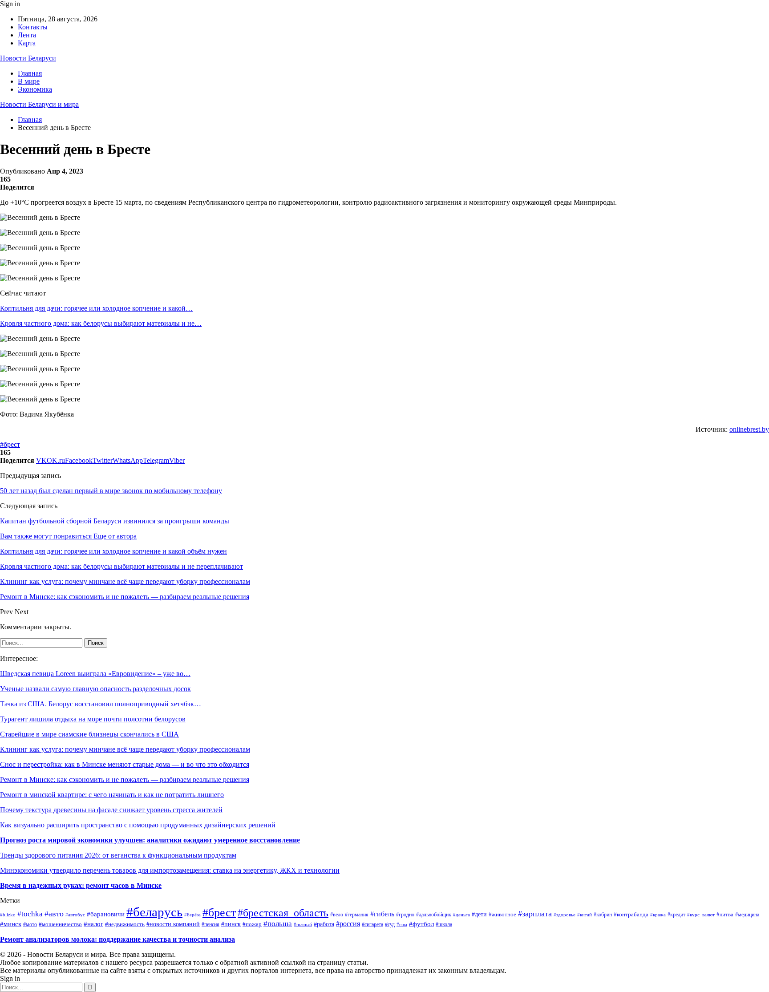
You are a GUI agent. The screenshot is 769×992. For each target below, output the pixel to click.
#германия (356, 914)
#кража (658, 914)
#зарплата (535, 913)
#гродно (405, 915)
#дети (479, 914)
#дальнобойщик (433, 914)
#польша (277, 923)
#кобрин (603, 915)
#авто (54, 913)
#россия (348, 923)
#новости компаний (173, 924)
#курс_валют (701, 914)
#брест (10, 444)
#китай (584, 914)
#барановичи (106, 914)
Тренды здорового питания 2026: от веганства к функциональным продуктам (118, 855)
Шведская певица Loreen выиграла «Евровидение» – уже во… (95, 673)
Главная (30, 73)
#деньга (461, 914)
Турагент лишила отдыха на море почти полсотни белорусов (93, 719)
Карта (27, 43)
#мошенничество (60, 924)
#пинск (231, 924)
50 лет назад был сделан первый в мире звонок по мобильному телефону (111, 490)
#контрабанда (631, 914)
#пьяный (303, 924)
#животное (502, 914)
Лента (27, 35)
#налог (93, 923)
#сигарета (372, 924)
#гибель (382, 914)
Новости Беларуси (28, 58)
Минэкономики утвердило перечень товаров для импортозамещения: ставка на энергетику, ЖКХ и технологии (170, 870)
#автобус (75, 914)
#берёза (192, 914)
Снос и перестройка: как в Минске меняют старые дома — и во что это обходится (124, 764)
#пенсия (210, 924)
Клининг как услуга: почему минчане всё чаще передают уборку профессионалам (125, 749)
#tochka (30, 914)
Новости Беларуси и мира (39, 104)
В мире (29, 81)
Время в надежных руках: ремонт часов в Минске (81, 885)
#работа (324, 923)
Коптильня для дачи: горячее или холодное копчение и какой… (96, 308)
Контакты (33, 27)
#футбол (421, 923)
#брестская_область (283, 913)
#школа (444, 924)
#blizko (8, 914)
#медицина (747, 915)
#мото (30, 924)
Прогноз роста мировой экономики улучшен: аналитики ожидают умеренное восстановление (150, 840)
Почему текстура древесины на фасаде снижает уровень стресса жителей (111, 810)
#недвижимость (125, 924)
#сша (402, 924)
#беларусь (154, 912)
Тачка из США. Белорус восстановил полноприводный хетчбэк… (100, 704)
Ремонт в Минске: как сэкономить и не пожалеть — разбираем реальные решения (124, 779)
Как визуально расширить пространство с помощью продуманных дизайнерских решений (137, 825)
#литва (724, 914)
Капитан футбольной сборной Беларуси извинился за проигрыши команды (114, 521)
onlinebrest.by (749, 429)
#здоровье (564, 914)
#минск (10, 923)
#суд (390, 924)
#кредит (676, 914)
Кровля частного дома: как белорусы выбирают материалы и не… (101, 323)
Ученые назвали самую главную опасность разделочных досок (95, 688)
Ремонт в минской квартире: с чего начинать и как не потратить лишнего (112, 794)
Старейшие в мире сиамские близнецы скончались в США (89, 734)
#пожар (252, 924)
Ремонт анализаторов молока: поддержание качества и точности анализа (117, 939)
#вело (336, 915)
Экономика (35, 89)
